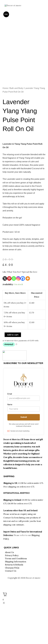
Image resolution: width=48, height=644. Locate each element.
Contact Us (10, 570)
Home (5, 88)
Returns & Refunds (14, 564)
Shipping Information (15, 561)
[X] (5, 278)
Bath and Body (16, 88)
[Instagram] (18, 278)
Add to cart (12, 334)
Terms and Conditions (16, 558)
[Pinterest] (9, 278)
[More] (27, 278)
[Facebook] (22, 278)
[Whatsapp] (14, 278)
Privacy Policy (11, 555)
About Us (9, 552)
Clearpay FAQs (12, 567)
